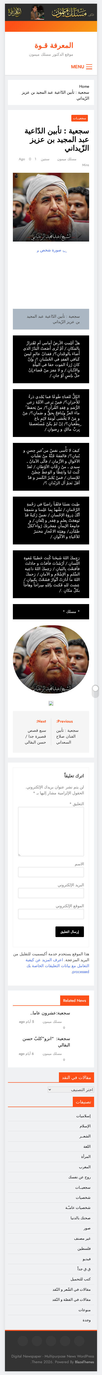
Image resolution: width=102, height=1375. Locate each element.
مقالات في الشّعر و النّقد (71, 1289)
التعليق (76, 804)
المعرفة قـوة (54, 45)
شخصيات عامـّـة (78, 1207)
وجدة (87, 1320)
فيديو (87, 1259)
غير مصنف (82, 1238)
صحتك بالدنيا (81, 1218)
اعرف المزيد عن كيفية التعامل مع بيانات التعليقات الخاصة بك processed (57, 966)
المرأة (86, 1156)
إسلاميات (83, 1116)
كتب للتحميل (81, 1279)
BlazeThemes (84, 1361)
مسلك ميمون (66, 159)
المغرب (85, 1167)
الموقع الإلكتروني (70, 906)
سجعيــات (79, 118)
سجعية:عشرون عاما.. (50, 1013)
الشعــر (85, 1136)
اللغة (87, 1146)
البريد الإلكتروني (71, 885)
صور (87, 1228)
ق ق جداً (84, 1269)
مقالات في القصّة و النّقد (71, 1299)
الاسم (79, 864)
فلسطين (84, 1248)
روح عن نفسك (79, 1177)
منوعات (84, 1310)
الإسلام (85, 1126)
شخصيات (83, 1197)
